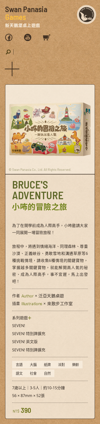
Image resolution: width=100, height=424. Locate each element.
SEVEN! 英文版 (25, 341)
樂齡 (75, 364)
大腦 (33, 364)
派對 (61, 364)
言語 (19, 364)
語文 (19, 373)
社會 (33, 373)
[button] (11, 68)
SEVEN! (18, 325)
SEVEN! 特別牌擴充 (28, 333)
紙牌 (47, 364)
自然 (47, 373)
